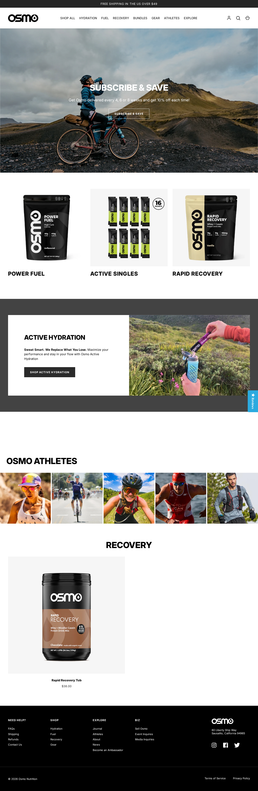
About (96, 739)
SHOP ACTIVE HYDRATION (49, 372)
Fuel (105, 18)
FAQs (11, 728)
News (96, 744)
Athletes (172, 18)
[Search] (238, 18)
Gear (156, 18)
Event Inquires (144, 734)
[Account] (229, 18)
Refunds (13, 739)
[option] (129, 100)
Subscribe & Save (129, 113)
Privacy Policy (241, 778)
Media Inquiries (144, 739)
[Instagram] (214, 745)
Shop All (67, 18)
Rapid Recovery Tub (67, 680)
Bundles (140, 18)
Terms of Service (215, 778)
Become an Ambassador (108, 750)
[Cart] (247, 18)
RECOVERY (129, 545)
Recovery (121, 18)
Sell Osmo (141, 728)
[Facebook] (225, 745)
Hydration (88, 18)
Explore (190, 18)
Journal (97, 728)
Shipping (13, 734)
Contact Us (15, 744)
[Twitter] (237, 745)
